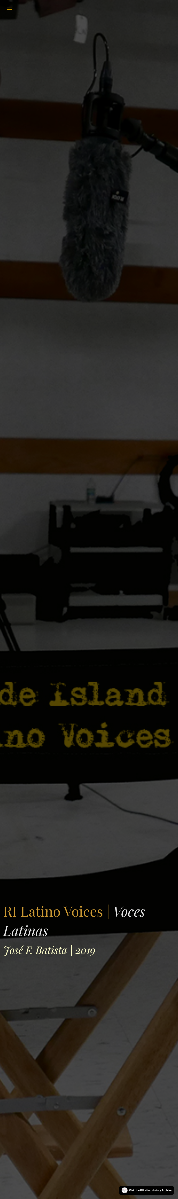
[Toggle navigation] (9, 7)
